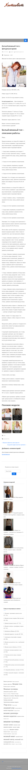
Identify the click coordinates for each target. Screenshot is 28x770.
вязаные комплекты (7, 733)
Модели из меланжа (7, 693)
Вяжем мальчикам (15, 681)
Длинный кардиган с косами (11, 634)
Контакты (6, 761)
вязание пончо (6, 718)
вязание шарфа (16, 727)
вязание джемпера (11, 713)
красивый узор (7, 744)
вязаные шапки (14, 733)
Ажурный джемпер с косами (12, 669)
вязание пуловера (12, 721)
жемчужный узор (17, 742)
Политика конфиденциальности (15, 761)
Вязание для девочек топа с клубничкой (14, 642)
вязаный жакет (9, 736)
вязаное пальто (6, 729)
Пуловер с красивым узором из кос (13, 613)
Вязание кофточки (8, 684)
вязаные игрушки (14, 731)
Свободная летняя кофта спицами (13, 637)
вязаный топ (6, 438)
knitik (12, 51)
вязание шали (17, 725)
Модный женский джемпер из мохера (14, 660)
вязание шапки (8, 727)
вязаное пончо (7, 731)
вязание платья (20, 716)
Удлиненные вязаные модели (11, 702)
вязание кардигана (10, 716)
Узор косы (7, 705)
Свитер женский (8, 700)
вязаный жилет (19, 736)
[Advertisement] (14, 22)
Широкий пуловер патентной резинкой (14, 665)
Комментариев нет (19, 52)
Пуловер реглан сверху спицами (13, 655)
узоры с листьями (18, 744)
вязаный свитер (9, 739)
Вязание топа (17, 684)
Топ (4, 435)
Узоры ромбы (14, 705)
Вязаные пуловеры (11, 689)
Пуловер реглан (15, 698)
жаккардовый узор (9, 742)
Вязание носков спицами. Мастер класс (14, 618)
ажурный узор (9, 708)
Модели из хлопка (9, 696)
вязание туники (8, 725)
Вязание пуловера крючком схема (13, 650)
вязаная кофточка (18, 708)
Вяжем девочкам (8, 681)
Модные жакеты (19, 696)
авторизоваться (6, 454)
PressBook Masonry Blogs (17, 768)
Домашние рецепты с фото (10, 691)
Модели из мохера (14, 693)
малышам (13, 744)
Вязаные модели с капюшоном (9, 686)
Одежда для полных (7, 698)
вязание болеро (17, 710)
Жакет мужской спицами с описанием (14, 672)
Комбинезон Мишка (10, 631)
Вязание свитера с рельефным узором (14, 626)
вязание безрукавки (9, 710)
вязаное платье (14, 729)
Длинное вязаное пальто (11, 623)
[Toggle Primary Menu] (25, 40)
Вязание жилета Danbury (11, 647)
